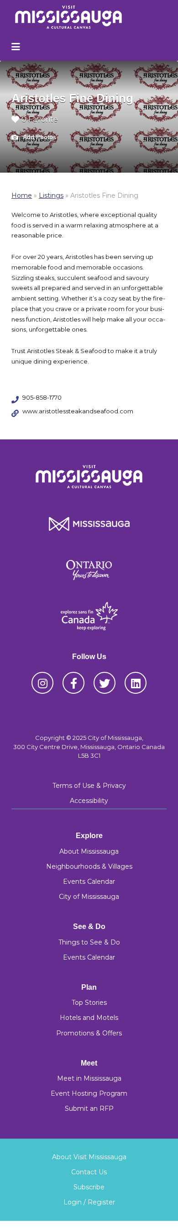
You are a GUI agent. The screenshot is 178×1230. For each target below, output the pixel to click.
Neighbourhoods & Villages (89, 866)
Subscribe (89, 1187)
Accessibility (89, 801)
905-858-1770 (42, 397)
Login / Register (89, 1202)
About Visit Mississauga (89, 1157)
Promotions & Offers (89, 1033)
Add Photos (38, 137)
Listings (51, 195)
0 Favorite (39, 119)
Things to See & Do (89, 942)
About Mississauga (89, 851)
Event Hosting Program (89, 1093)
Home (21, 195)
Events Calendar (89, 881)
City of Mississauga (89, 896)
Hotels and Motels (89, 1018)
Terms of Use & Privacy (89, 785)
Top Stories (89, 1002)
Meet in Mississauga (89, 1078)
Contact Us (89, 1172)
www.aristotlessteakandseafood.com (77, 411)
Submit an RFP (89, 1108)
